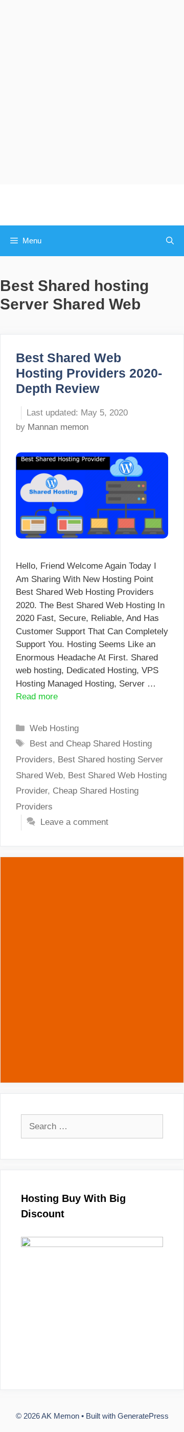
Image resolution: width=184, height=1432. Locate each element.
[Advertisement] (92, 92)
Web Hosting (54, 728)
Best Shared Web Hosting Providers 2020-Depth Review (89, 373)
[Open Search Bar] (170, 240)
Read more (37, 696)
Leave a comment (74, 822)
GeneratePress (143, 1416)
